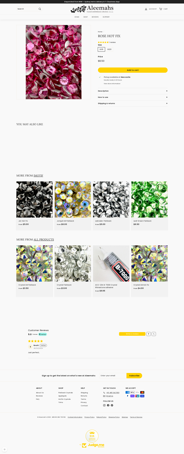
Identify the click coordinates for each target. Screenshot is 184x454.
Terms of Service (136, 417)
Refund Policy (101, 417)
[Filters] (148, 334)
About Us (40, 393)
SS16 (101, 49)
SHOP (85, 17)
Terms (83, 399)
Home (100, 32)
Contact (84, 406)
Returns (84, 396)
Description (103, 91)
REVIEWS (95, 17)
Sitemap (125, 417)
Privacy (84, 402)
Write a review (132, 334)
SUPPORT (106, 17)
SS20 (109, 49)
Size (100, 45)
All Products (44, 239)
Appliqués (62, 396)
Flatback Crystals (65, 393)
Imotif (38, 175)
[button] (103, 42)
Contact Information (75, 417)
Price (100, 56)
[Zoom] (54, 62)
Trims (60, 402)
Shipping (84, 393)
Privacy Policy (90, 417)
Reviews (39, 396)
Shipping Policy (114, 417)
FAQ (37, 399)
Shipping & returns (106, 103)
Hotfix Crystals (64, 399)
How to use (103, 97)
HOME (77, 17)
